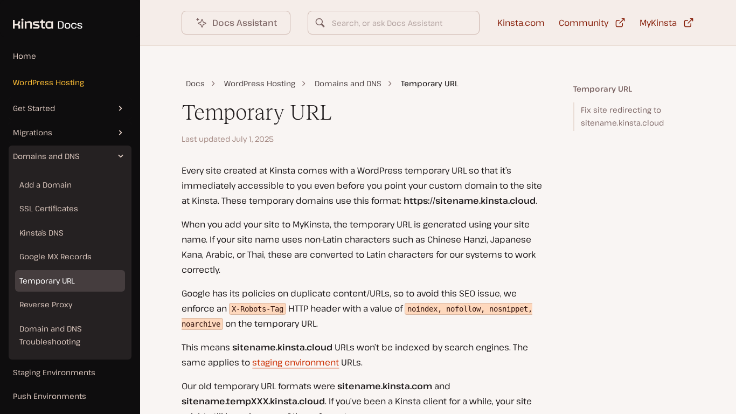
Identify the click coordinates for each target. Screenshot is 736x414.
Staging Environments (54, 372)
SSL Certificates (48, 208)
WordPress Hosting (48, 82)
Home (24, 56)
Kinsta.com (521, 23)
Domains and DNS (348, 83)
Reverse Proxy (45, 304)
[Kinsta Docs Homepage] (41, 18)
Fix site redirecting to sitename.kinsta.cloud (622, 116)
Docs (195, 83)
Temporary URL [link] (430, 83)
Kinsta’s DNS (41, 232)
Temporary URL (47, 280)
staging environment (295, 362)
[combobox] (393, 22)
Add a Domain (45, 185)
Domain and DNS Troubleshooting (50, 335)
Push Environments (49, 396)
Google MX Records (55, 256)
